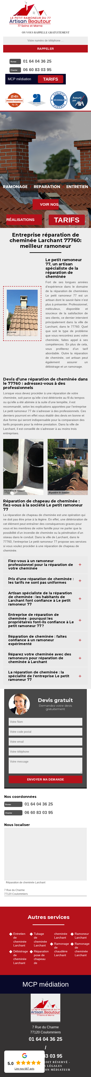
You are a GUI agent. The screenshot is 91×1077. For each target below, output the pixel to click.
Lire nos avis (24, 1068)
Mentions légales (45, 1066)
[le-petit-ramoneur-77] (30, 14)
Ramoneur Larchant (81, 935)
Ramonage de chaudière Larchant (61, 949)
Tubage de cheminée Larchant (40, 939)
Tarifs (50, 79)
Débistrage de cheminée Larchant (20, 957)
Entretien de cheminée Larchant (19, 939)
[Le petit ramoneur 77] (45, 1008)
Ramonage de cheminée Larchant (81, 949)
